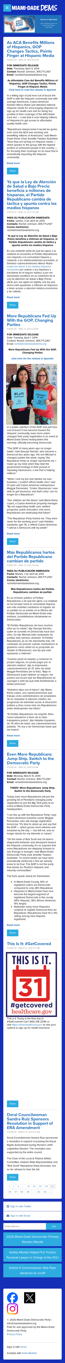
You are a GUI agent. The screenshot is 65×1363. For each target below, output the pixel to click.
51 (28, 1186)
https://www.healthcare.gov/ (27, 1024)
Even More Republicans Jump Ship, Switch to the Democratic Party (30, 759)
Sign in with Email (20, 1215)
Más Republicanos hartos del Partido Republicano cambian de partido (31, 557)
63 (45, 1192)
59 (28, 1192)
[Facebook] (15, 1297)
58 (22, 1192)
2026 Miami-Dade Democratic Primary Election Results (32, 1239)
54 (46, 1186)
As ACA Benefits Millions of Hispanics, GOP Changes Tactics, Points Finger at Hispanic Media (30, 49)
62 (39, 1192)
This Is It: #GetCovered (29, 943)
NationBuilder (29, 1353)
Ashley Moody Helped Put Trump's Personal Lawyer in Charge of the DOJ (32, 1254)
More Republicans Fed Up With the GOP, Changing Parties (31, 320)
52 (34, 1186)
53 (40, 1186)
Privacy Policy (14, 1334)
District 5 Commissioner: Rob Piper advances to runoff (32, 1270)
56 (10, 1192)
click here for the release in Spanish (32, 358)
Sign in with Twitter (20, 1206)
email (23, 1346)
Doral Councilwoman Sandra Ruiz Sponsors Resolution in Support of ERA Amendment (30, 1121)
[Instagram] (15, 1308)
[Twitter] (32, 1297)
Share (13, 170)
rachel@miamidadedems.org (30, 343)
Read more (13, 163)
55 (52, 1186)
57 (16, 1192)
